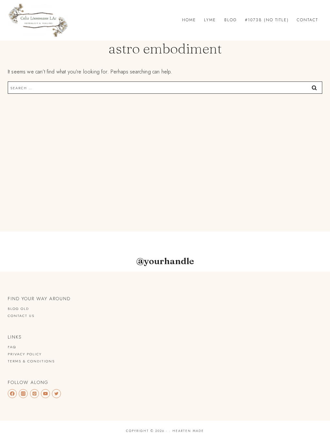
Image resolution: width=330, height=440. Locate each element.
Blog (230, 20)
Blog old (18, 308)
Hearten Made (188, 430)
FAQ (12, 346)
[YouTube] (45, 393)
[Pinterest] (34, 393)
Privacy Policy (25, 354)
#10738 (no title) (267, 20)
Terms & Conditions (31, 361)
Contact (307, 20)
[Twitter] (56, 393)
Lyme (210, 20)
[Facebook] (12, 393)
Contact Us (21, 315)
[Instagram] (23, 393)
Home (189, 20)
